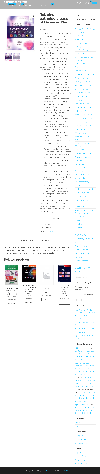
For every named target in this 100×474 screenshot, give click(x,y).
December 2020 (82, 422)
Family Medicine (82, 82)
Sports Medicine (82, 253)
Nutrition (79, 161)
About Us (28, 6)
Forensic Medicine (83, 85)
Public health (81, 228)
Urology (78, 264)
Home (7, 5)
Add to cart (56, 218)
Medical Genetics (82, 122)
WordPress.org (81, 463)
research (79, 242)
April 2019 (79, 426)
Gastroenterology (83, 89)
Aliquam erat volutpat (84, 328)
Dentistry (79, 67)
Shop (14, 6)
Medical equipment (84, 115)
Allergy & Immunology (85, 28)
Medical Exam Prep (83, 118)
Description (27, 241)
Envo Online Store (68, 471)
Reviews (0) (46, 241)
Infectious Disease (83, 104)
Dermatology (81, 71)
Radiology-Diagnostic (84, 239)
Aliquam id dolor (82, 332)
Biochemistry (81, 43)
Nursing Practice (82, 157)
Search (91, 277)
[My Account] (86, 2)
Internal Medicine (83, 107)
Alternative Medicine (84, 32)
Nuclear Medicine (83, 153)
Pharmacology (81, 200)
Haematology (81, 96)
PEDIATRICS (80, 196)
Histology (79, 100)
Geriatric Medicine (83, 93)
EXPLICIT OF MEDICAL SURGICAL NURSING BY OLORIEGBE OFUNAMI (85, 410)
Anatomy (79, 36)
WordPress (47, 471)
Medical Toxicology (83, 126)
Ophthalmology (82, 174)
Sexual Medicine (82, 250)
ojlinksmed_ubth (82, 348)
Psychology (80, 224)
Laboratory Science (83, 111)
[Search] (77, 2)
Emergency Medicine (84, 74)
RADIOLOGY (80, 235)
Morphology (80, 133)
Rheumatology (81, 246)
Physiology (80, 217)
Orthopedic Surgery (84, 178)
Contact (38, 6)
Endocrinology (81, 78)
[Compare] (80, 2)
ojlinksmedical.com (15, 1)
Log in (78, 452)
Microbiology (81, 129)
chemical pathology (84, 57)
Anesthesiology (82, 39)
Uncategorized (81, 261)
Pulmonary (80, 231)
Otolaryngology (82, 182)
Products (49, 5)
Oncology (79, 171)
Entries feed (80, 456)
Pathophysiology (82, 193)
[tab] (28, 240)
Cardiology (80, 53)
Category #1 (80, 436)
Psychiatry (79, 220)
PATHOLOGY (50, 232)
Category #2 (80, 439)
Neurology (79, 150)
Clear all (77, 294)
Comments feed (82, 460)
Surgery (78, 257)
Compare (47, 227)
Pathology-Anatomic (84, 189)
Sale (21, 5)
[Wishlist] (83, 2)
